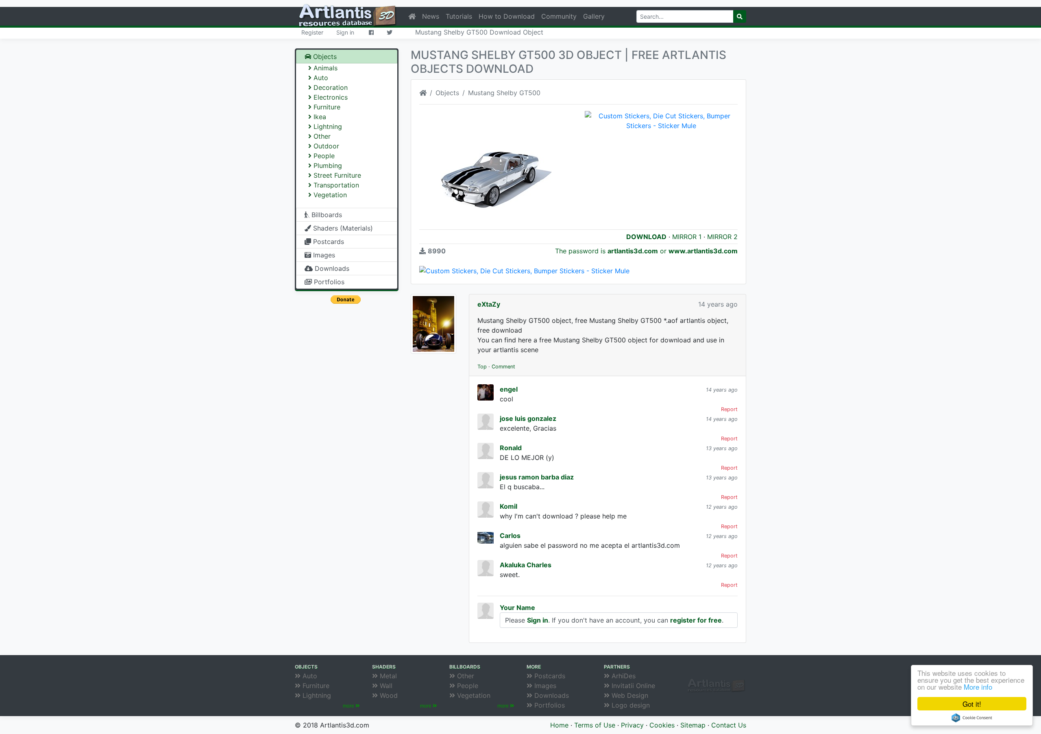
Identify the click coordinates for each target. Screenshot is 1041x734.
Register (312, 32)
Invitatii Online (632, 686)
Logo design (630, 705)
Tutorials (459, 16)
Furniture (325, 107)
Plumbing (326, 165)
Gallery (594, 16)
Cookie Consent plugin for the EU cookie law (972, 717)
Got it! (972, 704)
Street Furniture (336, 175)
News (430, 16)
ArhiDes (623, 676)
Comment (503, 367)
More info (978, 687)
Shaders (384, 667)
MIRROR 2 (722, 237)
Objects (324, 56)
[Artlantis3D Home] (423, 93)
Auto (319, 78)
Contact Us (728, 725)
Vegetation (329, 195)
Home (559, 725)
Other (321, 136)
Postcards (327, 241)
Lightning (326, 126)
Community (559, 16)
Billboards (325, 215)
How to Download (507, 16)
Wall (385, 686)
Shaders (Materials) (342, 228)
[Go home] (713, 677)
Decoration (329, 87)
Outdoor (325, 146)
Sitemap (693, 725)
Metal (387, 676)
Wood (388, 695)
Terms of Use (594, 725)
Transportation (335, 185)
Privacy (632, 725)
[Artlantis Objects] (412, 16)
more (349, 706)
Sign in (345, 32)
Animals (324, 68)
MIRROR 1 (686, 237)
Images (323, 255)
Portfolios (328, 282)
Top (482, 367)
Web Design (629, 695)
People (323, 156)
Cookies (662, 725)
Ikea (318, 117)
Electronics (329, 97)
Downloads (331, 268)
